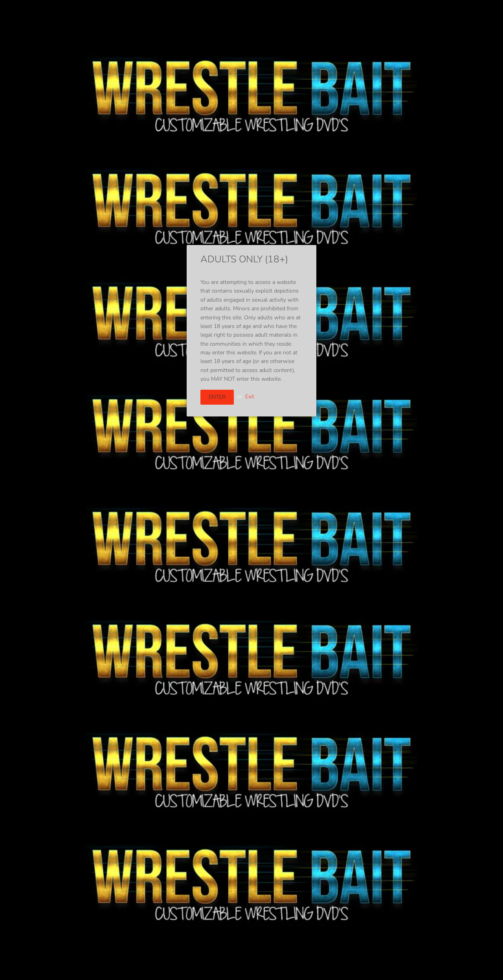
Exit (249, 396)
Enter (217, 397)
